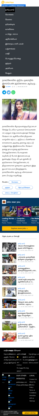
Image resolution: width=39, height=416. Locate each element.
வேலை (12, 357)
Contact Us (33, 379)
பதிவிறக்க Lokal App (30, 413)
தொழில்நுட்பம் (34, 354)
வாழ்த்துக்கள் (33, 360)
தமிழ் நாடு (9, 9)
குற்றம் (19, 371)
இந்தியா (25, 357)
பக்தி (24, 354)
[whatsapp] (13, 93)
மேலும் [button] (8, 73)
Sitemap (32, 401)
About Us (32, 382)
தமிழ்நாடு (7, 363)
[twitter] (9, 93)
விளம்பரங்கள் (33, 362)
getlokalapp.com (21, 382)
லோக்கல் (12, 354)
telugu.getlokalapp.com (23, 385)
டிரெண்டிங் (13, 360)
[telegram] (4, 93)
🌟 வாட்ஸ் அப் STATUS (19, 361)
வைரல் (25, 362)
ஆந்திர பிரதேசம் (7, 358)
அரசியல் (32, 357)
